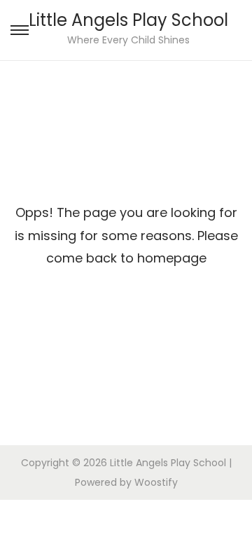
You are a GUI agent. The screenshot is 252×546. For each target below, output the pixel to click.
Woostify (156, 482)
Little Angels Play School (128, 19)
